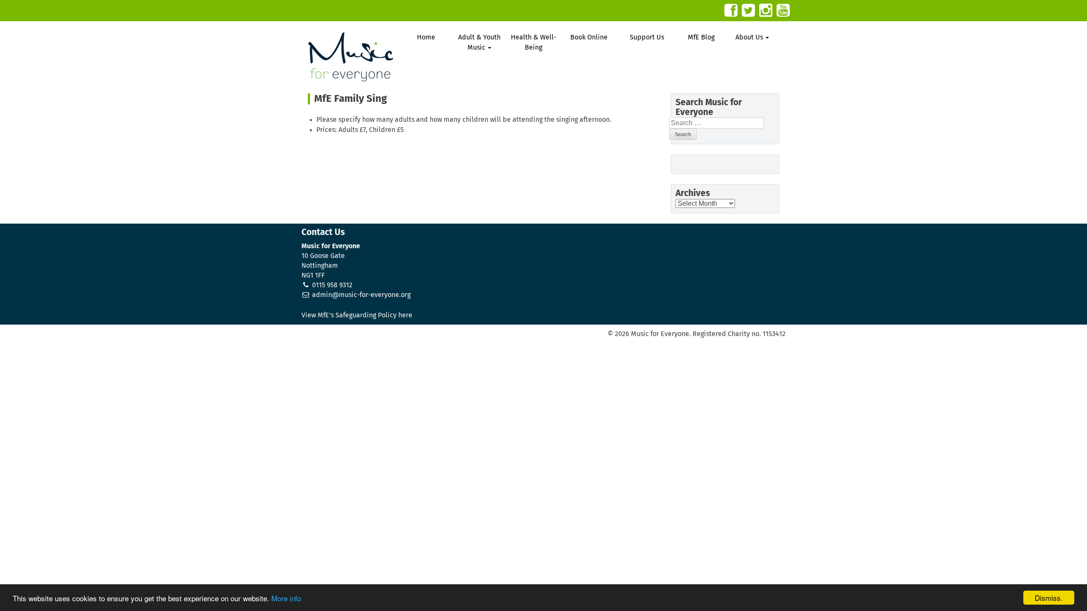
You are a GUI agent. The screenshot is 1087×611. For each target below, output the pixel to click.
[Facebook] (731, 10)
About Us (750, 37)
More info (286, 598)
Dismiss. (1049, 597)
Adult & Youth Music (479, 42)
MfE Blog (701, 37)
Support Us (647, 37)
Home (426, 37)
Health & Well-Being (533, 42)
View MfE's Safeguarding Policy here (356, 315)
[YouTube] (783, 10)
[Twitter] (748, 10)
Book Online (589, 37)
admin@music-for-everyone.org (361, 294)
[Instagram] (765, 10)
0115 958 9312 (332, 285)
